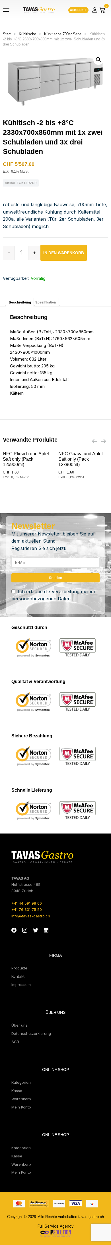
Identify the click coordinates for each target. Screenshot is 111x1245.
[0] (102, 10)
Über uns (19, 1025)
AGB (15, 1041)
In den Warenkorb (63, 253)
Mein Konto (21, 1107)
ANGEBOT (78, 10)
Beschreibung (20, 302)
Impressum (21, 984)
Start (7, 34)
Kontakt (17, 976)
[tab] (20, 302)
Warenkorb (21, 1099)
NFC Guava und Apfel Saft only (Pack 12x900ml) (80, 459)
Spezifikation (45, 302)
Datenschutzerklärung (31, 1033)
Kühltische (27, 34)
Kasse (16, 1090)
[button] (98, 60)
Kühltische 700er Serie (62, 34)
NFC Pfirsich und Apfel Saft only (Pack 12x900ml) (26, 459)
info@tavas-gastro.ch (30, 916)
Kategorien (21, 1082)
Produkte (19, 968)
